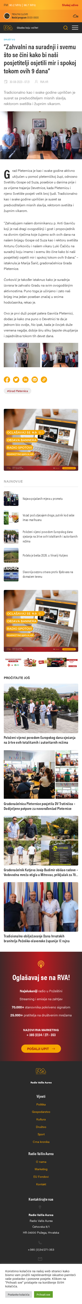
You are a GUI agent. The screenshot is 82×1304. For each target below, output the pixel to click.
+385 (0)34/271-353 (41, 1249)
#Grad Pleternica (17, 391)
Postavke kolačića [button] (18, 1294)
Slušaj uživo (70, 5)
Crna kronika (41, 1142)
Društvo (41, 1127)
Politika (41, 1104)
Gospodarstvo (41, 1111)
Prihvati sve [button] (43, 1294)
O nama (41, 1161)
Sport (41, 1134)
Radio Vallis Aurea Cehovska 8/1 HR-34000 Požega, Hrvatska (41, 1223)
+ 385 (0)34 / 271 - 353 (41, 1034)
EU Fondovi (41, 1176)
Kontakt (41, 1184)
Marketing (41, 1169)
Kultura (41, 1119)
